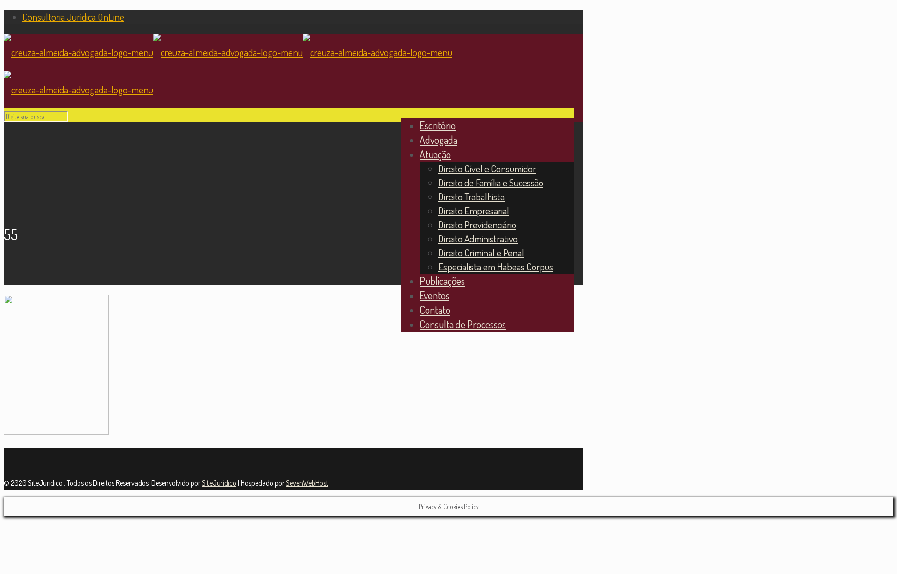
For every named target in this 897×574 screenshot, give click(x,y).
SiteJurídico (219, 483)
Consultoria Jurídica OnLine (73, 16)
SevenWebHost (307, 483)
